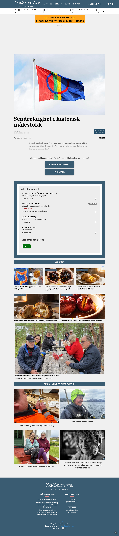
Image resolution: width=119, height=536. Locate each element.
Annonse (48, 4)
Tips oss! (101, 133)
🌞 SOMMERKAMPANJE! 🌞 (60, 17)
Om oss (76, 4)
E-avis (67, 4)
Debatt (58, 4)
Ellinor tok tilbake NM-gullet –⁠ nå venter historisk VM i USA (81, 10)
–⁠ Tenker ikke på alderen (29, 10)
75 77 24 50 (101, 130)
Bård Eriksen (72, 512)
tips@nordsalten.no (72, 502)
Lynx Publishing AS (67, 526)
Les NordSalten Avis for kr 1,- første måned (60, 20)
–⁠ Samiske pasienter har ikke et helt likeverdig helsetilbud (55, 10)
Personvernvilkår (59, 522)
